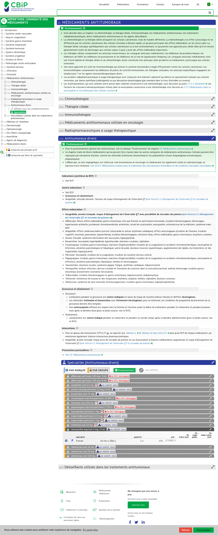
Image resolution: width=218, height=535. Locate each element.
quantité (137, 437)
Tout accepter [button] (203, 530)
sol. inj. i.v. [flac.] (108, 441)
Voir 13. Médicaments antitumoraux (83, 354)
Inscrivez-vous (138, 505)
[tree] (25, 87)
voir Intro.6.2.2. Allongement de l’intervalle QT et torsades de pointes (115, 343)
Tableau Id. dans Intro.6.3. (154, 332)
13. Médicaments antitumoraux (175, 148)
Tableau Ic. (131, 332)
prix (173, 437)
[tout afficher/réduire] (210, 376)
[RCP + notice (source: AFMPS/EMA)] (72, 440)
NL (198, 4)
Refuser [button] (186, 530)
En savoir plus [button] (90, 530)
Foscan (79, 440)
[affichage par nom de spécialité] (66, 441)
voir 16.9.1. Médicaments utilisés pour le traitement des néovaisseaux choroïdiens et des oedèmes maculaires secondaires (151, 165)
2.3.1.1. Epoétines (196, 83)
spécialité (80, 437)
